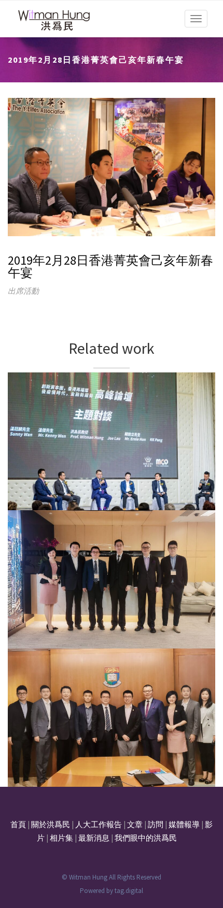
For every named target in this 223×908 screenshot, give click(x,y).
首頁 (18, 824)
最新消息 (93, 838)
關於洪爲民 (50, 824)
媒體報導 (184, 824)
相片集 (61, 838)
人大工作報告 (98, 824)
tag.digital (129, 890)
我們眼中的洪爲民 (146, 838)
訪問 (155, 824)
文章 (135, 824)
